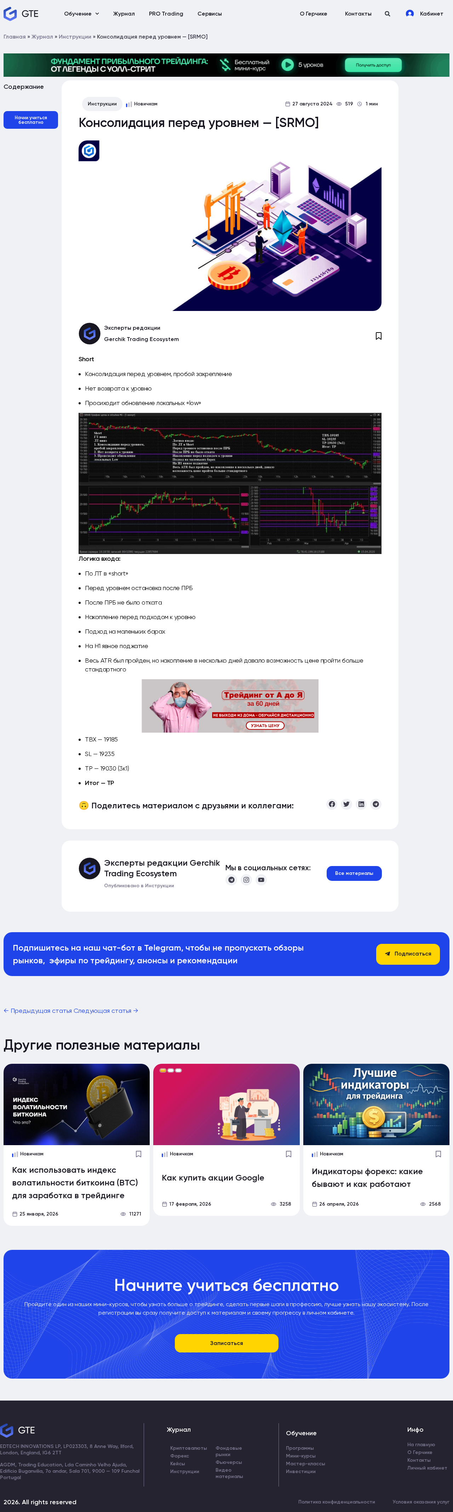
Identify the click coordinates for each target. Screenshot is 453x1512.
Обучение (78, 13)
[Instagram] (246, 879)
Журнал (124, 13)
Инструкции (75, 36)
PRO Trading (166, 13)
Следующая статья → (106, 1010)
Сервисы (209, 13)
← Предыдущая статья (39, 1010)
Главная (15, 36)
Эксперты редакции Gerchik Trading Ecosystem (162, 868)
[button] (387, 13)
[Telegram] (231, 879)
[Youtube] (261, 879)
